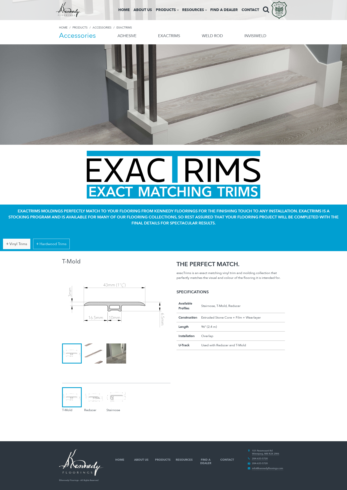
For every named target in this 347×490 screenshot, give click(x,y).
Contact (250, 9)
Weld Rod (212, 36)
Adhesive (127, 36)
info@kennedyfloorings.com (267, 468)
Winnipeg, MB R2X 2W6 (265, 453)
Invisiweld (255, 36)
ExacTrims (169, 36)
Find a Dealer (224, 9)
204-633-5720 (260, 458)
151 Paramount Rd (262, 450)
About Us (143, 9)
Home (124, 9)
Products (166, 9)
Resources (193, 9)
